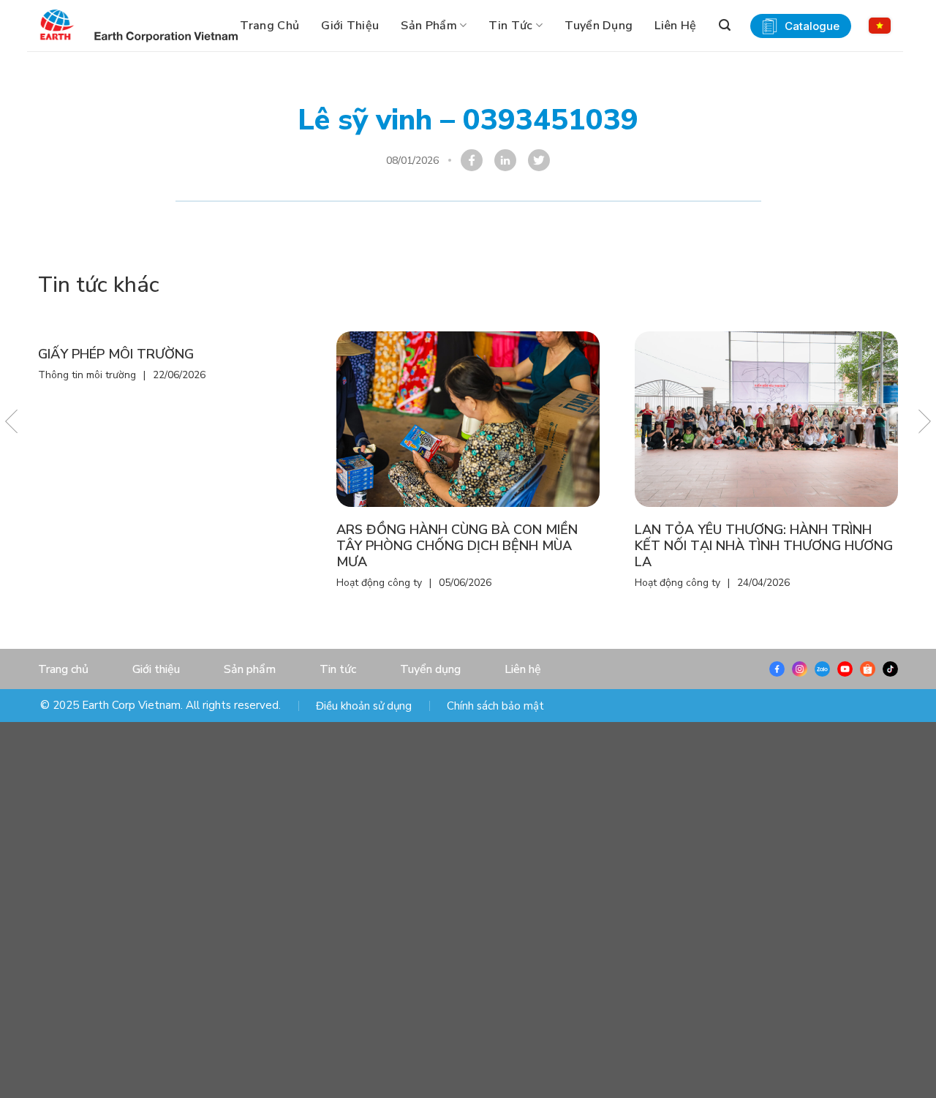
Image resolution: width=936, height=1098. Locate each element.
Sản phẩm (429, 26)
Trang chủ (269, 26)
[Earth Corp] (57, 25)
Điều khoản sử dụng (364, 706)
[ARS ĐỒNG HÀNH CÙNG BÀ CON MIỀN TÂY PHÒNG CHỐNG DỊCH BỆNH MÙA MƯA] (468, 419)
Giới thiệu (350, 26)
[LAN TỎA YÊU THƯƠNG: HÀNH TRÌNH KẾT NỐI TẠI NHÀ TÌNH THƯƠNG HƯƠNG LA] (766, 419)
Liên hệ (675, 26)
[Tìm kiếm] (725, 25)
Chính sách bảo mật (495, 706)
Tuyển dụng (599, 26)
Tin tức (510, 26)
